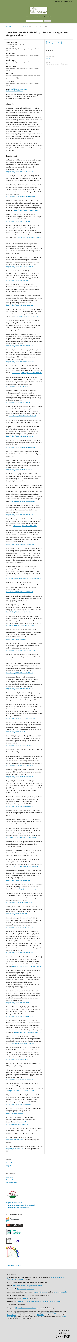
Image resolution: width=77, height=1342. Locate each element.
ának (22, 1279)
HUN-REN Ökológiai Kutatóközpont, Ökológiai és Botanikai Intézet (39, 1301)
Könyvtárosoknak (11, 1182)
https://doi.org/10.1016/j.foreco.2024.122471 (28, 1032)
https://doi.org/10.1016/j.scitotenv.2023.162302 (20, 544)
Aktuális (27, 17)
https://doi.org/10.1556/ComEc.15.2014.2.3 (19, 902)
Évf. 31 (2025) (24, 27)
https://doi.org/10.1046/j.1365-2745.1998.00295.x (27, 373)
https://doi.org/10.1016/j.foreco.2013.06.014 (19, 515)
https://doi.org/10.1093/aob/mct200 (17, 1059)
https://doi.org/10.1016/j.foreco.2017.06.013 (19, 402)
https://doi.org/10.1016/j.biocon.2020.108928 (20, 362)
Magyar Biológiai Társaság (14, 1203)
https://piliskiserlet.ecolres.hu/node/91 (22, 1043)
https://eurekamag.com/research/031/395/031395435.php (24, 578)
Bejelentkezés (68, 1)
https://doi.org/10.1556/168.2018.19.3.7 (26, 210)
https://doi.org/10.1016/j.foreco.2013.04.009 (19, 436)
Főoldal (8, 27)
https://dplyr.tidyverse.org (24, 1122)
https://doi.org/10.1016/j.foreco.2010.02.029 (19, 1104)
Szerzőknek (9, 1180)
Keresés (47, 21)
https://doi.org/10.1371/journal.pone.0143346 (20, 447)
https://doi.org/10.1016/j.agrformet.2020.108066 (26, 966)
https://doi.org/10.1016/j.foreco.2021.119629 (19, 305)
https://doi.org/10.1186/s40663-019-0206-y (19, 765)
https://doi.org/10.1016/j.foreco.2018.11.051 (19, 1016)
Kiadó (64, 1317)
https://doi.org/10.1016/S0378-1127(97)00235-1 (23, 1090)
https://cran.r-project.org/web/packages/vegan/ (21, 837)
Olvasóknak (9, 1177)
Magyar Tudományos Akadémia (25, 1308)
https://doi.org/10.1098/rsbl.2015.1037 (25, 526)
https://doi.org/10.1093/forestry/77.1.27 (18, 880)
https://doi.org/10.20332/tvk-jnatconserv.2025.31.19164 (16, 90)
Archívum (36, 17)
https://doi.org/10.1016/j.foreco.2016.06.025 (19, 346)
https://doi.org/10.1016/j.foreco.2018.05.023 (19, 806)
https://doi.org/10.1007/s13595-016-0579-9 (19, 927)
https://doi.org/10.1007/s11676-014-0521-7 (19, 777)
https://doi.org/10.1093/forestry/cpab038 (19, 745)
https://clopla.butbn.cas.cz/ (14, 1149)
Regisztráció (58, 1)
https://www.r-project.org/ (27, 889)
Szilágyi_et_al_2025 (54, 43)
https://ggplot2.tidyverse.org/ (15, 1113)
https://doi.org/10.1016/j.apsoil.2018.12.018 (19, 280)
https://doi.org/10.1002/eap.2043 (16, 639)
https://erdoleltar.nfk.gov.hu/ (15, 1140)
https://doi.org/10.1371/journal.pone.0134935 (20, 196)
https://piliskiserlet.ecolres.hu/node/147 (22, 501)
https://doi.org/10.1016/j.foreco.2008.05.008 (19, 673)
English (8, 1166)
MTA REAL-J (11, 1317)
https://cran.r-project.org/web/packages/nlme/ (23, 866)
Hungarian (9, 1163)
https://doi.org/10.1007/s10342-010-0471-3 (19, 267)
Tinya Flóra (25, 1298)
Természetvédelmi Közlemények (18, 1207)
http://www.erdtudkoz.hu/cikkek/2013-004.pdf (20, 625)
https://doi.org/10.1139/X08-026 (16, 732)
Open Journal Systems (13, 1265)
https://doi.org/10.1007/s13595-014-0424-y (19, 1079)
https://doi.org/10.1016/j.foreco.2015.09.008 (19, 952)
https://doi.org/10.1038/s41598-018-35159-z (19, 470)
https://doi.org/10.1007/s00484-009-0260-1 (19, 172)
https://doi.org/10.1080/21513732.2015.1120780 (20, 718)
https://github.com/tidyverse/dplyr (17, 1124)
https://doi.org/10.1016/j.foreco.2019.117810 (19, 1003)
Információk (47, 17)
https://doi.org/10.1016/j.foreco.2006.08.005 (19, 592)
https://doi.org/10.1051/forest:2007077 (18, 386)
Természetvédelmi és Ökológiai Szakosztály (22, 1205)
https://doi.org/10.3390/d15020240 (17, 914)
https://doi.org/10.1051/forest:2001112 (26, 316)
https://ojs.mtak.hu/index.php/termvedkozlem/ (28, 1286)
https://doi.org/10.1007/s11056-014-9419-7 (22, 416)
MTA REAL (40, 1315)
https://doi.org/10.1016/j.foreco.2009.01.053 (19, 221)
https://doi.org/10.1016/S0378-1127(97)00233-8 (20, 650)
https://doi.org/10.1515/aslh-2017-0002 (18, 612)
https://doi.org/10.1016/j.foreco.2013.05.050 (19, 689)
